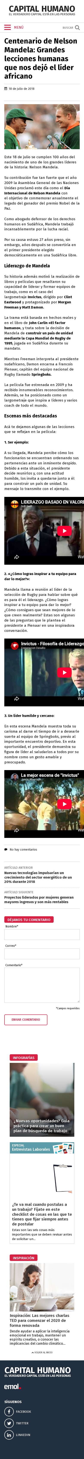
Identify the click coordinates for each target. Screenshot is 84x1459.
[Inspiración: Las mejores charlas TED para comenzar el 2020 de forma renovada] (42, 1310)
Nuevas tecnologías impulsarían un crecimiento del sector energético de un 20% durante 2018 (38, 877)
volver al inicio (43, 1352)
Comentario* (13, 965)
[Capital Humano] (42, 15)
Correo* (10, 946)
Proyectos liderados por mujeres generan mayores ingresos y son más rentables (39, 899)
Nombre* (11, 926)
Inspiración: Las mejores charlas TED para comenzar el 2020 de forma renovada (39, 1320)
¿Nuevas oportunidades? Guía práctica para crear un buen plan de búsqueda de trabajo (42, 1125)
